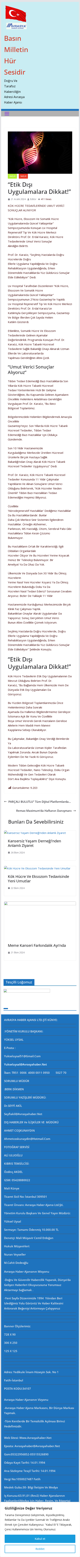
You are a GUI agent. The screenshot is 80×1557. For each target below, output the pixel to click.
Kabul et (40, 1538)
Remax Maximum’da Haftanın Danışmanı (44, 810)
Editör (33, 199)
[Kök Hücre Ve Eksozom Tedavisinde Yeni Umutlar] (37, 868)
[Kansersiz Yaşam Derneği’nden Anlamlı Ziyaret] (35, 833)
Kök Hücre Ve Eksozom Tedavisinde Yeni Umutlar (38, 878)
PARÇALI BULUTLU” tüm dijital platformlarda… (39, 801)
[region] (40, 1529)
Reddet (40, 1549)
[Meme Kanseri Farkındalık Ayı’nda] (40, 904)
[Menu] (7, 113)
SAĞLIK (12, 176)
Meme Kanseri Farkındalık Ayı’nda (37, 945)
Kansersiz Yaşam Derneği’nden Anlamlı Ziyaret (34, 843)
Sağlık (23, 176)
